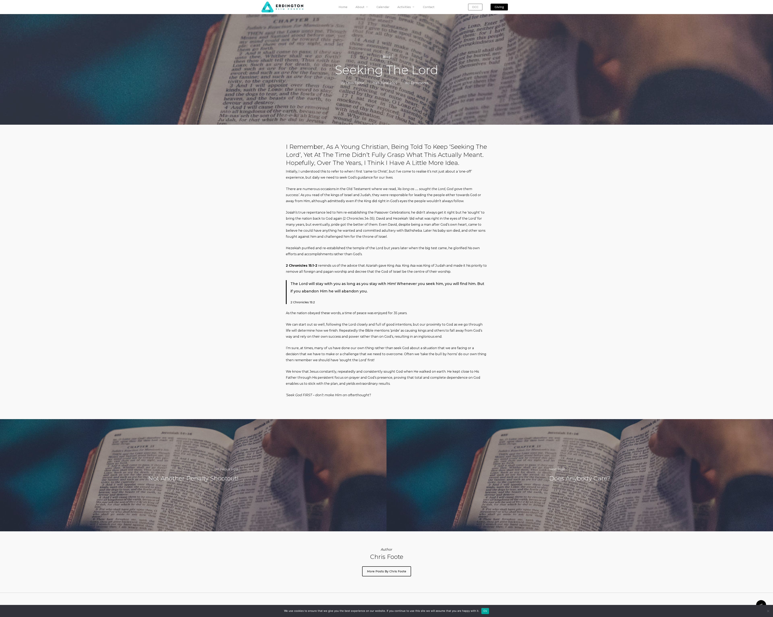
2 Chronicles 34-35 (358, 218)
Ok (485, 610)
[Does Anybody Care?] (579, 475)
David (380, 218)
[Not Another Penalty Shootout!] (193, 475)
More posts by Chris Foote (386, 571)
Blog (386, 57)
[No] (768, 611)
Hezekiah (400, 218)
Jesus (314, 371)
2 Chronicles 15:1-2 (301, 265)
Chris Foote (355, 83)
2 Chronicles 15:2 (302, 302)
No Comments (416, 83)
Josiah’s (292, 212)
